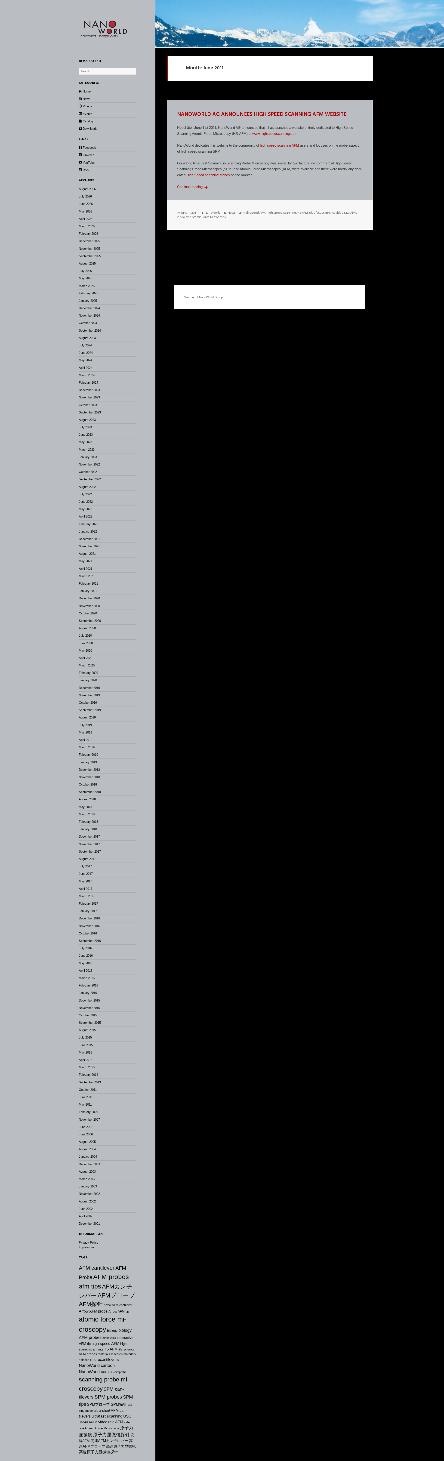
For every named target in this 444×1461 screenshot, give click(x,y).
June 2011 (85, 1097)
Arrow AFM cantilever (118, 1305)
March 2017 (87, 896)
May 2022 (85, 509)
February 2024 (88, 382)
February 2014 (88, 1074)
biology (112, 1330)
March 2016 (87, 978)
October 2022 (88, 472)
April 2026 (85, 219)
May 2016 (85, 963)
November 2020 (89, 606)
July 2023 (85, 427)
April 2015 (85, 1060)
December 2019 (89, 688)
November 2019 (89, 695)
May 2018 (85, 807)
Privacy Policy (88, 1242)
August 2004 (87, 1149)
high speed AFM (105, 1343)
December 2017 (89, 836)
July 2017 (85, 866)
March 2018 (87, 814)
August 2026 (87, 189)
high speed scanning (281, 212)
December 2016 (89, 918)
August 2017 (87, 859)
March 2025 (87, 286)
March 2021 (87, 576)
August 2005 (87, 1142)
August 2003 (87, 1171)
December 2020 (89, 598)
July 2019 (85, 725)
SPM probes (108, 1397)
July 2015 (85, 1037)
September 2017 (90, 851)
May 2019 (85, 732)
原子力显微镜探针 (111, 1434)
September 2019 (90, 710)
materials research (110, 1354)
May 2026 (85, 211)
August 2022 (87, 487)
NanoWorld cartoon (97, 1365)
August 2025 (87, 263)
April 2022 (85, 516)
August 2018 (87, 799)
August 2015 (87, 1030)
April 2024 (85, 368)
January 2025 (88, 300)
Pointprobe (119, 1372)
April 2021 (85, 568)
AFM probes (111, 1276)
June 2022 (86, 501)
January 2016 (88, 993)
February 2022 (88, 524)
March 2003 (87, 1179)
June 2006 (86, 1134)
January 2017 (88, 911)
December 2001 (89, 1223)
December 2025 (89, 241)
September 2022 (90, 479)
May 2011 (85, 1104)
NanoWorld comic (95, 1371)
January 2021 (88, 591)
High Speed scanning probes (208, 175)
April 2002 (85, 1216)
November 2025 (89, 248)
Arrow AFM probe (93, 1311)
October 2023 (88, 405)
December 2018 (89, 769)
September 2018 (90, 792)
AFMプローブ (116, 1295)
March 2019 (87, 747)
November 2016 (89, 926)
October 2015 (88, 1015)
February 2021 (88, 583)
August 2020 (87, 628)
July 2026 (85, 196)
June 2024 (86, 352)
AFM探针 (91, 1304)
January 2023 (88, 457)
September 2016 (90, 941)
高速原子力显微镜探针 (98, 1452)
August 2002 (87, 1201)
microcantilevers (104, 1359)
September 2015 (90, 1022)
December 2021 (89, 539)
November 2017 (89, 844)
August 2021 (87, 553)
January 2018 (88, 829)
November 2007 (89, 1119)
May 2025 (85, 278)
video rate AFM (110, 1422)
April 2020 (85, 658)
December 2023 (89, 390)
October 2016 (88, 933)
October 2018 (88, 784)
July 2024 (85, 345)
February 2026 (88, 233)
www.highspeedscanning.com (274, 134)
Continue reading (193, 187)
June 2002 (86, 1209)
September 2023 (90, 412)
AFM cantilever (96, 1268)
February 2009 (88, 1112)
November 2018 (89, 777)
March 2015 (87, 1067)
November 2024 (89, 315)
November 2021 (89, 546)
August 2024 (87, 338)
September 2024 (90, 330)
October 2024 (88, 323)
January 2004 (88, 1156)
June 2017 (86, 873)
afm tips (90, 1286)
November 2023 (89, 397)
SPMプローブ (98, 1404)
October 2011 (88, 1089)
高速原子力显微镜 (121, 1446)
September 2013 (90, 1082)
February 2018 (88, 821)
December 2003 (89, 1164)
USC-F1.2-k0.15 (88, 1422)
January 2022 (88, 531)
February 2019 (88, 754)
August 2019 (87, 717)
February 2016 (88, 985)
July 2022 (85, 494)
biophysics (109, 1338)
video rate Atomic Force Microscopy (201, 217)
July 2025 (85, 271)
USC (127, 1416)
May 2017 (85, 881)
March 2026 (87, 226)
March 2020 (87, 665)
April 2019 (85, 740)
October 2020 (88, 613)
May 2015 (85, 1052)
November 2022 (89, 464)
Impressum (86, 1247)
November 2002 (89, 1194)
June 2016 (86, 955)
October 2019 (88, 702)
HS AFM (110, 1349)
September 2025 (90, 256)
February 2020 (88, 673)
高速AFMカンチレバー (109, 1441)
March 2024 (87, 375)
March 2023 (87, 449)
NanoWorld (213, 212)
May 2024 (85, 360)
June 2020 (86, 643)
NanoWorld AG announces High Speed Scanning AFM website (262, 114)
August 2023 (87, 420)
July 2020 (85, 635)
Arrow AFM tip (118, 1311)
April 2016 (85, 970)
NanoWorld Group (211, 297)
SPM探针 (119, 1404)
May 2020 (85, 650)
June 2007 (86, 1127)
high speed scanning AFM (279, 145)
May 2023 (85, 442)
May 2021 (85, 561)
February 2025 (88, 293)
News (232, 212)
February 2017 (88, 903)
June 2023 (86, 434)
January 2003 (88, 1186)
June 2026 (86, 204)
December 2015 (89, 1000)
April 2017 (85, 889)
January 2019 (88, 762)
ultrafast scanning (107, 1416)
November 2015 (89, 1008)
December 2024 (89, 308)
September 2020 (90, 621)
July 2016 (85, 948)
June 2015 (86, 1045)
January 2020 (88, 680)
